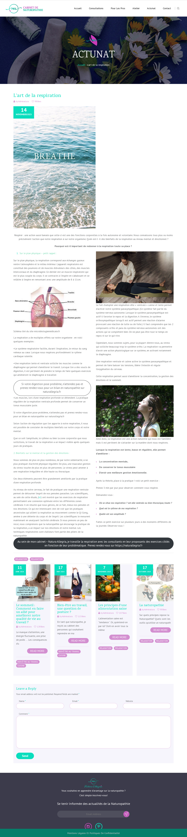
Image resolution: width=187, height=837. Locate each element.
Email (75, 701)
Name (22, 701)
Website (129, 701)
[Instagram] (88, 826)
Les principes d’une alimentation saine (112, 607)
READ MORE (37, 651)
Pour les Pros (118, 8)
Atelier (136, 8)
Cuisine (21, 665)
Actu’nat (151, 8)
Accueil (78, 8)
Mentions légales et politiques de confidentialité (93, 833)
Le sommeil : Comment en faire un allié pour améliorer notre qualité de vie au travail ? (30, 614)
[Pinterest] (98, 826)
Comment (24, 713)
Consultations (96, 8)
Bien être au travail (28, 662)
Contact (167, 8)
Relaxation (21, 559)
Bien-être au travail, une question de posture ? (72, 609)
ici (40, 497)
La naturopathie (151, 605)
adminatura (23, 101)
